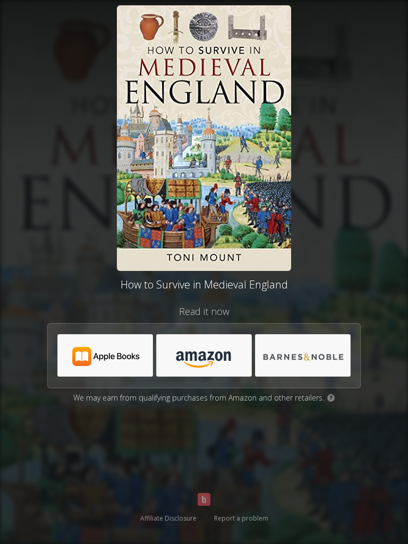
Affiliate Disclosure (168, 518)
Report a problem (241, 518)
